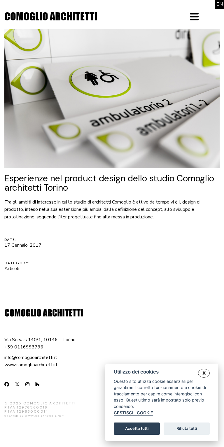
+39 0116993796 (23, 347)
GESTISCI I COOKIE (133, 412)
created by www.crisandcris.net (34, 415)
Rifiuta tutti (186, 428)
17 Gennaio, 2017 (22, 245)
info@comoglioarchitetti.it (30, 357)
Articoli (11, 268)
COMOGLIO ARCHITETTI (50, 16)
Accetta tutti (136, 428)
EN (219, 4)
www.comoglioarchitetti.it (30, 365)
